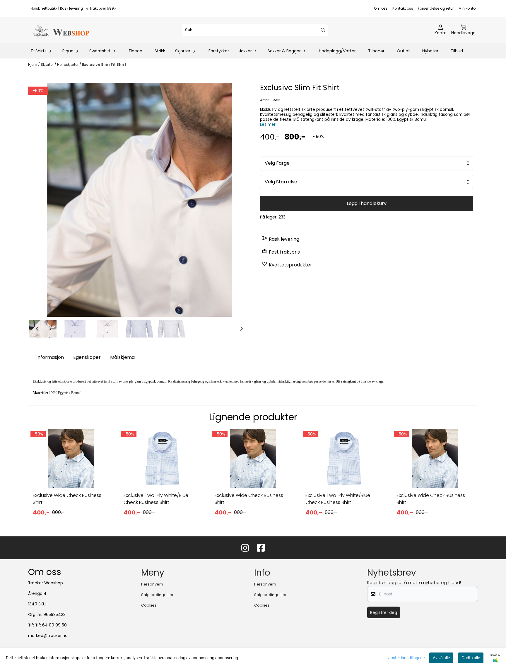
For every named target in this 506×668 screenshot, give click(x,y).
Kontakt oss (402, 8)
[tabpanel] (71, 478)
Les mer (268, 124)
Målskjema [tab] (122, 357)
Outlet (403, 51)
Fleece (135, 51)
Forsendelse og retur (436, 8)
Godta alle (470, 657)
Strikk (160, 51)
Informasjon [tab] (50, 357)
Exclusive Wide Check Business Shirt (67, 499)
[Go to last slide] (37, 328)
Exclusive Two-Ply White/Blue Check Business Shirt (156, 499)
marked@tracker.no (48, 635)
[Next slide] (241, 328)
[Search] (322, 30)
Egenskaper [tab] (87, 357)
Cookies (149, 605)
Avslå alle (441, 657)
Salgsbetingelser (157, 594)
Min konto (467, 8)
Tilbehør (376, 51)
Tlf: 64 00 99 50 (51, 625)
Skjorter (47, 64)
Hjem (33, 64)
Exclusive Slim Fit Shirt (104, 64)
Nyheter (430, 51)
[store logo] (61, 30)
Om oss (381, 8)
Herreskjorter (68, 64)
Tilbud (457, 51)
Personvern (152, 584)
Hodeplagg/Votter (337, 51)
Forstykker (218, 51)
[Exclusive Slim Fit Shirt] (139, 200)
